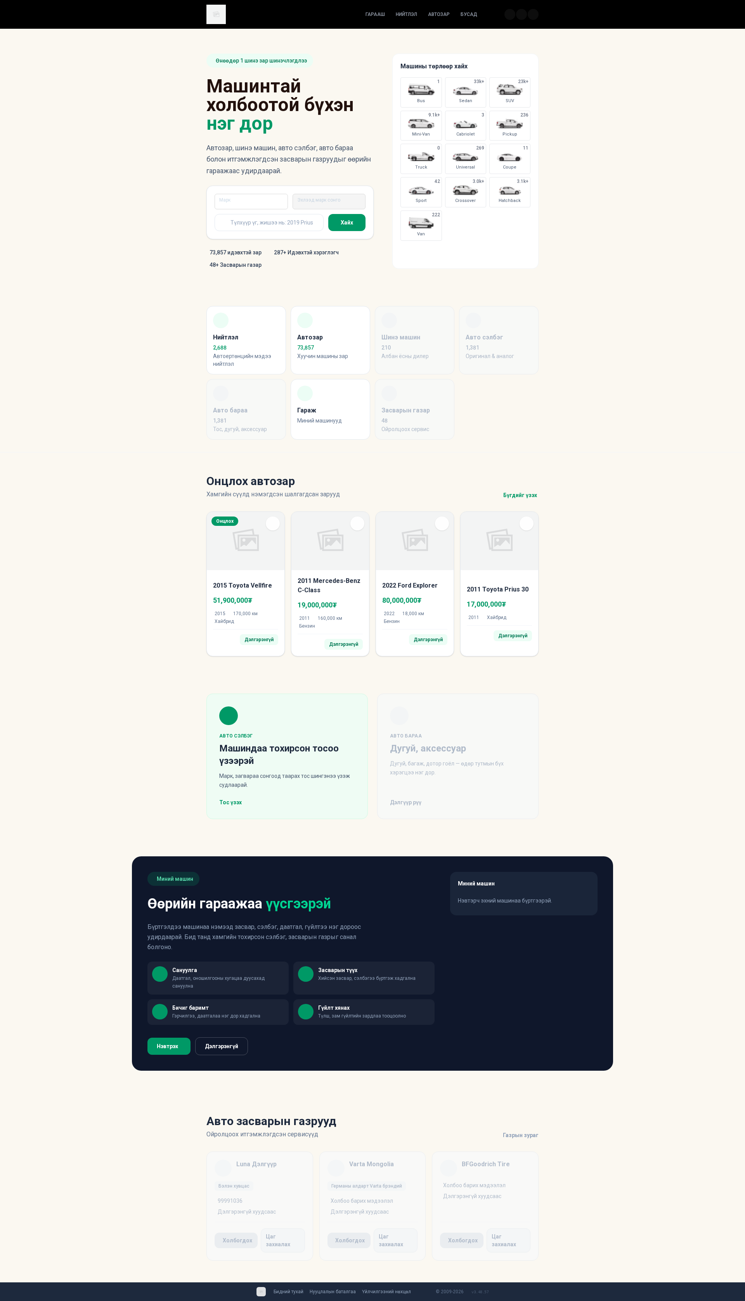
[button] (273, 523)
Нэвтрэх (167, 1046)
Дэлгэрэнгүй (221, 1046)
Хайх (347, 222)
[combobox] (250, 201)
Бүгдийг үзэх (520, 495)
